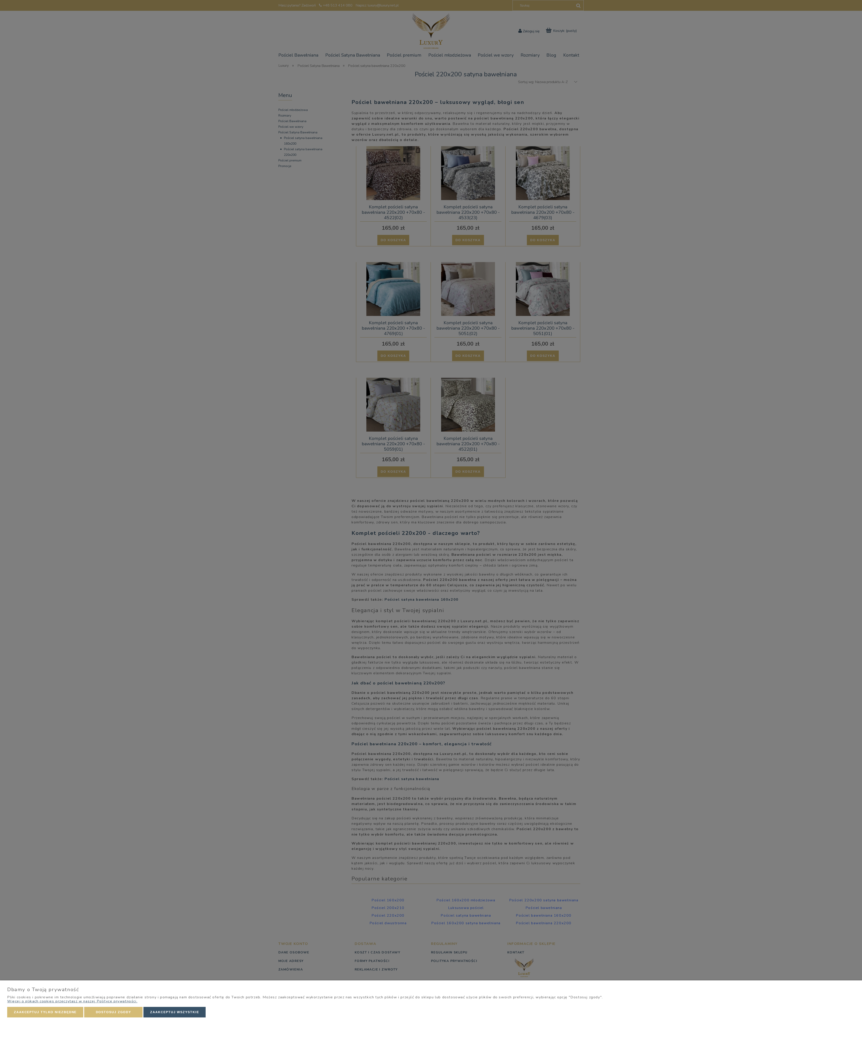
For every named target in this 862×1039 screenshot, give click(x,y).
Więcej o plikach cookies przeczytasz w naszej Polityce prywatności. (72, 1001)
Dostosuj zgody (113, 1012)
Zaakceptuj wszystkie (174, 1012)
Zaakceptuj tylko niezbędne (45, 1012)
